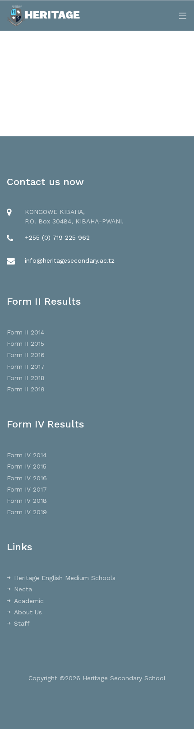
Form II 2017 (26, 366)
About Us (28, 612)
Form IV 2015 (26, 466)
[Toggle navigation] (180, 15)
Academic (29, 600)
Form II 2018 (26, 377)
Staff (22, 623)
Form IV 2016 (27, 478)
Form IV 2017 (27, 489)
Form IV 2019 (27, 511)
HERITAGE (52, 15)
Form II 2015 (25, 343)
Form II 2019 (26, 389)
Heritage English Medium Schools (64, 577)
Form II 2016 (26, 354)
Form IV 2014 (26, 455)
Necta (23, 589)
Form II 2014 (25, 332)
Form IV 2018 (27, 500)
